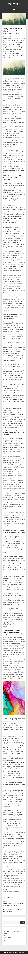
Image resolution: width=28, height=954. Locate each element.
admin (17, 33)
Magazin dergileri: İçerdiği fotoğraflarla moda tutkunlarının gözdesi (13, 904)
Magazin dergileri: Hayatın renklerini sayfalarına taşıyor (12, 910)
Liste (5, 935)
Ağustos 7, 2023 (8, 33)
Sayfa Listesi (7, 937)
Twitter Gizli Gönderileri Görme (11, 939)
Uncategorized (9, 897)
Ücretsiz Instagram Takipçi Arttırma (13, 940)
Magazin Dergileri (14, 4)
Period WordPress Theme (10, 952)
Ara (3, 920)
